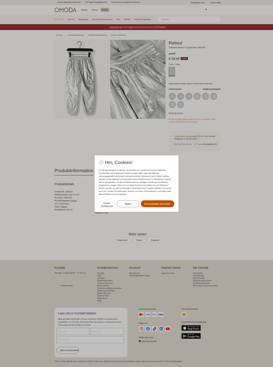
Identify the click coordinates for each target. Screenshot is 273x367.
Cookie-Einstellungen (107, 204)
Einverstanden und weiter (157, 203)
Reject (128, 203)
